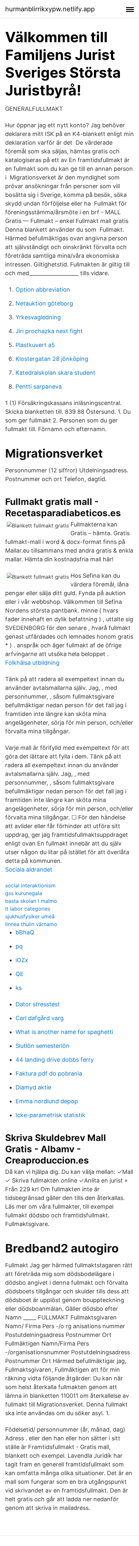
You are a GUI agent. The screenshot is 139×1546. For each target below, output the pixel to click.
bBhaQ (25, 932)
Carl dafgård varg (40, 1018)
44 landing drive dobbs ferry (55, 1059)
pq (19, 946)
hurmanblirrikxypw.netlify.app (50, 9)
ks (19, 987)
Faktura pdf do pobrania (49, 1073)
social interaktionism (30, 885)
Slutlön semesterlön (43, 1045)
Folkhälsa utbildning (32, 662)
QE (20, 974)
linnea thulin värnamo (31, 924)
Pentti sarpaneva (39, 386)
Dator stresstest (38, 1004)
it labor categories (27, 908)
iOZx (22, 960)
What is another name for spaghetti (64, 1032)
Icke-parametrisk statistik (50, 1115)
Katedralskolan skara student (55, 372)
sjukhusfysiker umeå (30, 916)
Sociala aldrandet (28, 869)
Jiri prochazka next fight (49, 331)
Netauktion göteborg (44, 303)
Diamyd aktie (33, 1087)
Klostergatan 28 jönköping (52, 358)
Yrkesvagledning (38, 317)
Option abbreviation (43, 289)
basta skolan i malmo (31, 901)
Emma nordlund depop (47, 1101)
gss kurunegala (23, 893)
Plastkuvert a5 (35, 345)
